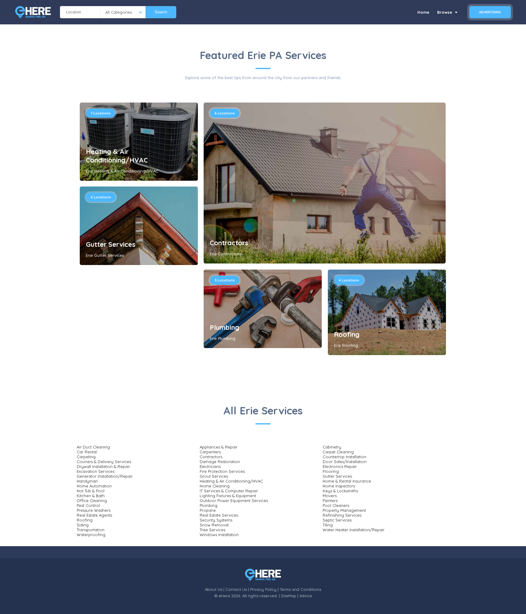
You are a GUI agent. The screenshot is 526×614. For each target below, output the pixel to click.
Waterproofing (91, 534)
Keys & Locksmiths (340, 490)
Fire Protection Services (222, 471)
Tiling (328, 524)
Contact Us (236, 589)
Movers (330, 495)
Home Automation (94, 485)
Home (423, 12)
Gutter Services (110, 244)
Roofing (346, 334)
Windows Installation (219, 534)
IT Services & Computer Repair (229, 490)
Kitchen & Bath (91, 495)
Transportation (90, 529)
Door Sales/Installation (344, 461)
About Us (213, 589)
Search (161, 12)
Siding (83, 524)
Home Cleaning (215, 485)
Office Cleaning (92, 500)
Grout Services (214, 476)
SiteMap (288, 595)
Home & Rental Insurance (347, 481)
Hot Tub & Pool (90, 490)
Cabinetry (332, 447)
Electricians (210, 466)
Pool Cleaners (336, 505)
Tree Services (212, 529)
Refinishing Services (342, 515)
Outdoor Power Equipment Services (234, 500)
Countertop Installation (344, 456)
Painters (330, 500)
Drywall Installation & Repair (103, 466)
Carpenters (210, 451)
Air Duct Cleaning (93, 447)
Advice (306, 595)
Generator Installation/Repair (105, 476)
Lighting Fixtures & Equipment (228, 495)
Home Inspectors (339, 485)
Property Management (344, 510)
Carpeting (86, 456)
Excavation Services (95, 471)
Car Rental (87, 451)
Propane (208, 510)
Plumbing (224, 327)
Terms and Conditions (300, 589)
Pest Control (88, 505)
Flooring (331, 471)
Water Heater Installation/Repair (353, 529)
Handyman (87, 481)
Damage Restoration (220, 461)
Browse (445, 12)
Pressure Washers (93, 510)
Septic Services (337, 520)
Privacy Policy (263, 589)
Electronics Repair (340, 466)
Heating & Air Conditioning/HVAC (117, 155)
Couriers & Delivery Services (104, 461)
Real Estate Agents (94, 515)
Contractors (229, 243)
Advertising (490, 12)
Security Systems (216, 520)
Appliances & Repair (218, 447)
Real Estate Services (219, 515)
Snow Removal (214, 524)
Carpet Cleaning (338, 451)
